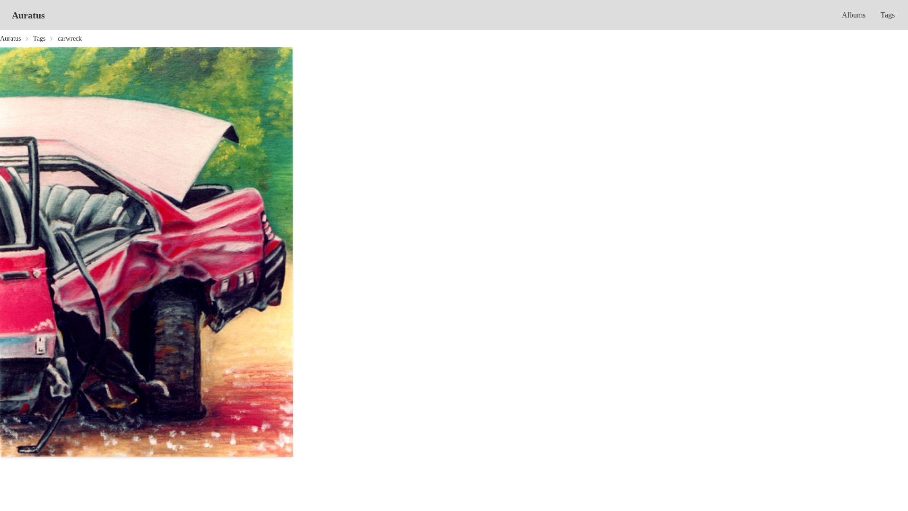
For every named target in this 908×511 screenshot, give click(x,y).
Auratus (28, 15)
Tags (888, 15)
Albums (853, 15)
